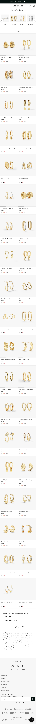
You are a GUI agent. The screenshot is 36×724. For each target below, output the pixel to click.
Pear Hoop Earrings (5, 419)
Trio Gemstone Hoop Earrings (8, 572)
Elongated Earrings (23, 238)
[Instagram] (16, 703)
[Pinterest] (19, 703)
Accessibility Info (27, 720)
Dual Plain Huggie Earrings (7, 329)
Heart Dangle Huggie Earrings (8, 148)
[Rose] (4, 61)
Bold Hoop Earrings (23, 208)
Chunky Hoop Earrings (24, 541)
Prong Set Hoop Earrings (7, 299)
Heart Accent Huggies (24, 511)
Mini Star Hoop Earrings (24, 117)
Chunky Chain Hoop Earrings (8, 359)
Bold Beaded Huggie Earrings (26, 389)
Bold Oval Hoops (5, 178)
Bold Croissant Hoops (24, 359)
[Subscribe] (33, 699)
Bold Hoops (4, 87)
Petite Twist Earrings (6, 389)
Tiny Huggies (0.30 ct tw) (7, 208)
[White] (1, 61)
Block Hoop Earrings (6, 541)
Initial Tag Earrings (5, 480)
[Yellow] (3, 61)
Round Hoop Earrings (24, 57)
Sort (17, 31)
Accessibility (20, 720)
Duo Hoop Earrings (23, 178)
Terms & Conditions (4, 720)
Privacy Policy (13, 720)
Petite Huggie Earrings (6, 238)
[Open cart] (33, 6)
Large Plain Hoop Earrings (7, 117)
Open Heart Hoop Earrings (25, 419)
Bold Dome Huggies (6, 57)
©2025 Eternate (18, 717)
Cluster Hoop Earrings (6, 449)
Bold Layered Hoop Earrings (25, 602)
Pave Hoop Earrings (23, 449)
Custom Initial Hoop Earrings (26, 268)
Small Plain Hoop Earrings (25, 148)
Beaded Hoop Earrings (6, 511)
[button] (31, 719)
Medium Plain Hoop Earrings (26, 87)
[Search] (28, 6)
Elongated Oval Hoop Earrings (26, 329)
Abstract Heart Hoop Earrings (26, 299)
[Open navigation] (2, 5)
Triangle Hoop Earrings (6, 268)
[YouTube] (23, 703)
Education (4, 684)
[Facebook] (12, 703)
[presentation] (1, 20)
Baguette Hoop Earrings (6, 602)
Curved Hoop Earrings (24, 572)
